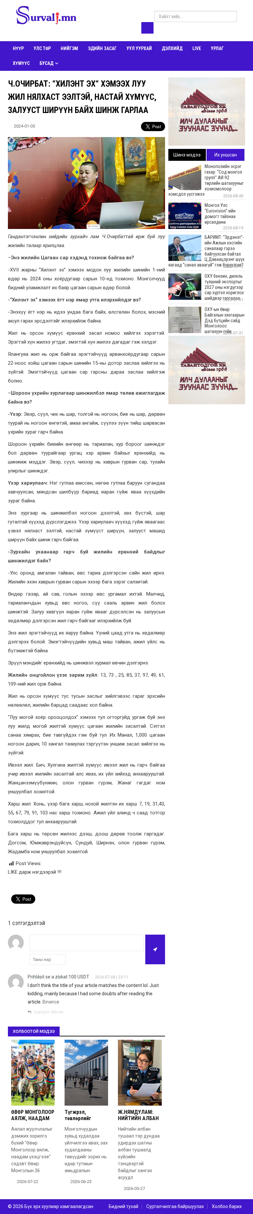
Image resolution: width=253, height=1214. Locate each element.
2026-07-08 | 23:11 (111, 977)
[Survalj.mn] (46, 16)
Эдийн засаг (102, 48)
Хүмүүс (21, 63)
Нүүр (18, 48)
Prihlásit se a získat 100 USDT (58, 976)
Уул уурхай (139, 48)
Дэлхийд (172, 48)
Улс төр (42, 48)
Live (196, 48)
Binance (50, 1001)
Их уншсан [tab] (225, 154)
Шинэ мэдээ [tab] (187, 154)
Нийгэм (69, 48)
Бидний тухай (123, 1206)
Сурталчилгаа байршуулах (175, 1206)
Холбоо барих (227, 1206)
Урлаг (217, 48)
